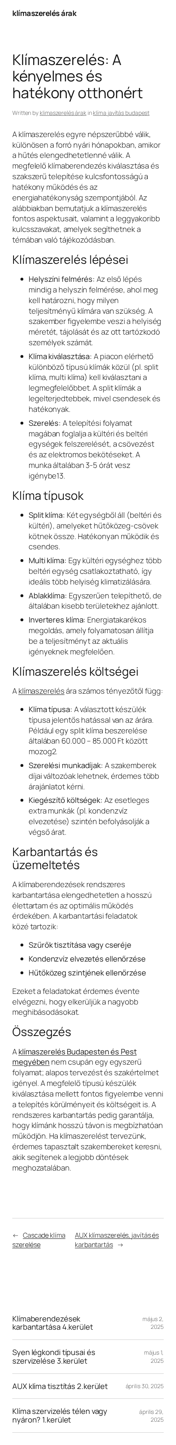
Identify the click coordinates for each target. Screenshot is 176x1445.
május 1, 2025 (154, 1356)
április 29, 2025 (151, 1416)
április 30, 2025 (145, 1386)
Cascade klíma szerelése (38, 1240)
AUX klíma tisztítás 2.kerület (60, 1386)
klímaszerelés (41, 690)
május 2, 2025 (153, 1323)
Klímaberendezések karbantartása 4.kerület (52, 1323)
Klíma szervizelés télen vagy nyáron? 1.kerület (59, 1415)
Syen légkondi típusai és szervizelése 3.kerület (53, 1356)
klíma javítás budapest (121, 113)
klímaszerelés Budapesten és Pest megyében (74, 1056)
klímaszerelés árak (44, 13)
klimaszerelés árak (63, 113)
